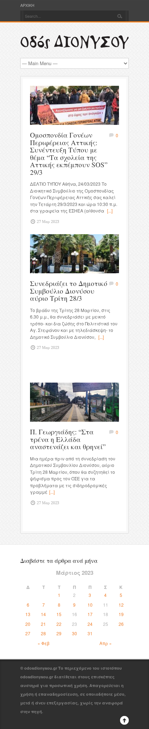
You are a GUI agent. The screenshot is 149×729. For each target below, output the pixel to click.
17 (90, 614)
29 (58, 633)
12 (121, 605)
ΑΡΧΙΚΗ (27, 5)
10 (90, 605)
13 (27, 614)
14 (43, 614)
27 (27, 633)
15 (58, 614)
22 (58, 624)
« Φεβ (44, 643)
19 (121, 614)
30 (74, 633)
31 (90, 633)
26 (121, 624)
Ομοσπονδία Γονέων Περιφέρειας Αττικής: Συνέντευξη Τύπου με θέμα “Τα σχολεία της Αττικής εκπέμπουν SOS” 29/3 (68, 153)
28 (43, 633)
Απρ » (105, 643)
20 (27, 624)
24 (90, 624)
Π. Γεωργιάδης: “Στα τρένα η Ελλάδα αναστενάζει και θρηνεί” (68, 439)
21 (43, 624)
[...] (109, 210)
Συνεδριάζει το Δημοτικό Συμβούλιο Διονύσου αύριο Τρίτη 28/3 (68, 291)
